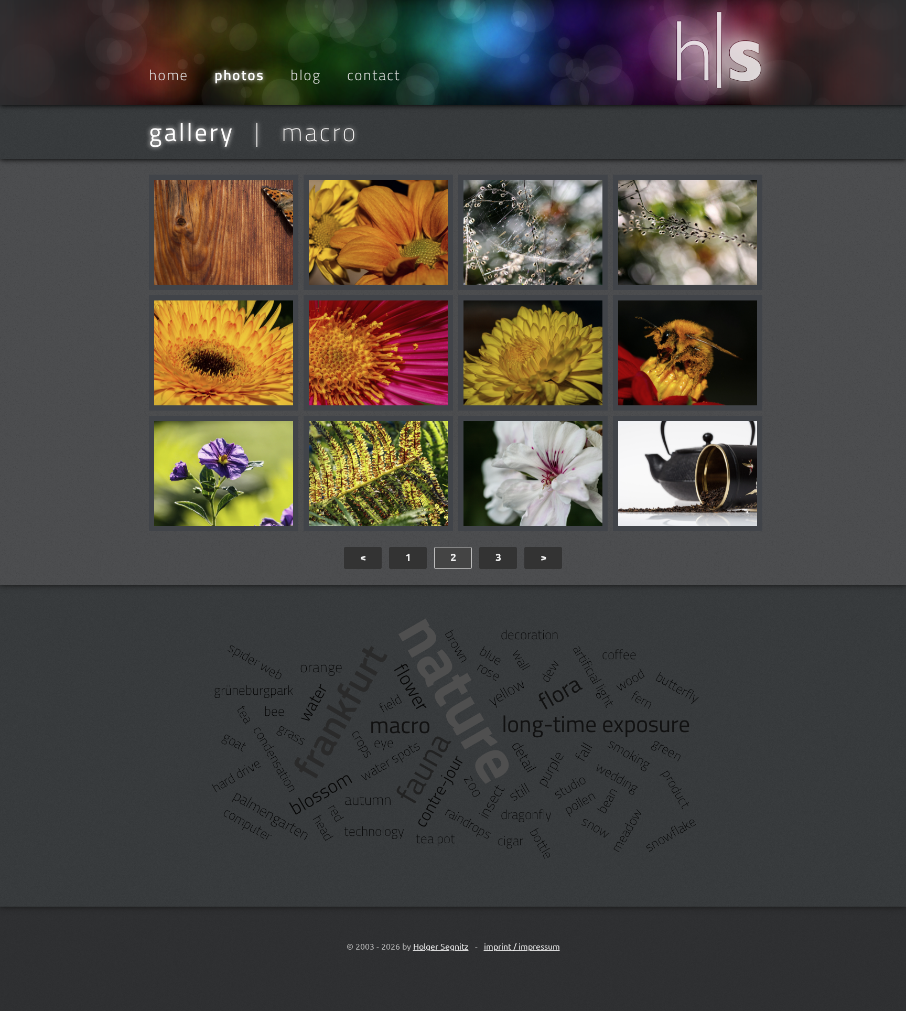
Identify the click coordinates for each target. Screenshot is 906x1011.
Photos (239, 74)
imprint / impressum (522, 946)
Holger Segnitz (441, 946)
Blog (305, 74)
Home (168, 74)
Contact (374, 74)
